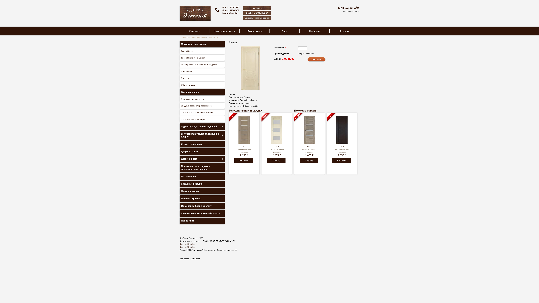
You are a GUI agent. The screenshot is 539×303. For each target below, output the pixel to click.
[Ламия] (250, 68)
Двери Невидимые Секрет (193, 58)
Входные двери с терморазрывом (196, 106)
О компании (194, 31)
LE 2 (309, 146)
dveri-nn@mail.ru (230, 13)
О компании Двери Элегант (196, 206)
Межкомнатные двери (224, 31)
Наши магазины (190, 191)
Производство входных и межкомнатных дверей (195, 167)
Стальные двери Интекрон (193, 119)
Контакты (344, 31)
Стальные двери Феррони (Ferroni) (197, 112)
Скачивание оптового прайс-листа (200, 213)
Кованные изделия (191, 184)
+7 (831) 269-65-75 (230, 7)
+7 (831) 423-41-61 (230, 10)
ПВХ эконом (186, 71)
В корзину (243, 160)
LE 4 (244, 146)
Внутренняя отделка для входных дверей (200, 135)
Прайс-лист (257, 8)
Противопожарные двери (192, 99)
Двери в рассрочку (191, 144)
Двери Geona (187, 51)
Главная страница (191, 198)
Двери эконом (189, 159)
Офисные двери (188, 85)
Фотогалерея (188, 176)
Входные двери (254, 31)
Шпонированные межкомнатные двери (199, 64)
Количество (280, 48)
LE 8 (277, 146)
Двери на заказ (189, 151)
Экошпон (185, 78)
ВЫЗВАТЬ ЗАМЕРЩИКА (257, 13)
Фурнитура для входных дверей (199, 126)
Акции (284, 31)
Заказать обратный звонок (257, 18)
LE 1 (342, 146)
